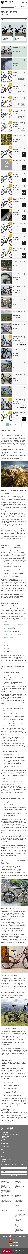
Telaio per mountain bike (6, 1191)
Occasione (3, 1199)
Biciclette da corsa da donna (20, 1186)
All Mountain (7, 634)
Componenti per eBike (19, 1231)
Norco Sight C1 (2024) (18, 97)
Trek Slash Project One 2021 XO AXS (10, 37)
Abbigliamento (18, 1219)
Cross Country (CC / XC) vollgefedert (13, 627)
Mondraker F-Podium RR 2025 (20, 387)
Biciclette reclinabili (19, 1200)
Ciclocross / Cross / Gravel (20, 1189)
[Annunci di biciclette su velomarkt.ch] (7, 2)
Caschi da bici (18, 1229)
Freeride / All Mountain (5, 1187)
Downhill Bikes (7, 631)
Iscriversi (14, 1175)
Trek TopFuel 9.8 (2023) (18, 85)
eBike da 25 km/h (4, 1210)
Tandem (16, 1197)
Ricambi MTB (17, 1216)
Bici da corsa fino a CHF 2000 (21, 1184)
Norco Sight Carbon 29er (19, 135)
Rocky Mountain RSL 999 (19, 286)
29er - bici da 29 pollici (5, 1192)
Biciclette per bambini (5, 1200)
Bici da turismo (4, 1197)
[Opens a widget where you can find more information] (7, 1251)
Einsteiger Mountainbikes (10, 640)
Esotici (16, 1196)
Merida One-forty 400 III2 (19, 412)
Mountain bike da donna (5, 1190)
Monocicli (17, 1204)
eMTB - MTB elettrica (5, 1211)
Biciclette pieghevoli (19, 1201)
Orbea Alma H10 (17, 261)
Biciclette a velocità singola (6, 1201)
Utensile (16, 1226)
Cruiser (16, 1202)
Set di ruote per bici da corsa (20, 1210)
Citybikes (3, 1196)
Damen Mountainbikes (9, 637)
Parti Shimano (18, 1223)
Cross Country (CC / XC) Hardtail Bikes (13, 624)
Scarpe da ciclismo (19, 1230)
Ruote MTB (17, 1209)
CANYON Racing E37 (18, 399)
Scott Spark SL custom (18, 59)
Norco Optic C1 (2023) (18, 72)
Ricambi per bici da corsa (20, 1218)
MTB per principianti (5, 1189)
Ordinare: (4, 17)
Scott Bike (15, 349)
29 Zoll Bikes (7, 642)
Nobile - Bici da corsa (19, 1182)
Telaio (16, 1187)
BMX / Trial (17, 1199)
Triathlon (17, 1185)
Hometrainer (17, 1228)
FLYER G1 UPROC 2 (17, 336)
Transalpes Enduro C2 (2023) (20, 122)
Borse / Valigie (18, 1224)
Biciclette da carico (5, 1202)
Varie (16, 1225)
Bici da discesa (4, 1186)
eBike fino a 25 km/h (5, 1209)
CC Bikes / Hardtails (5, 1182)
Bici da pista (17, 1205)
